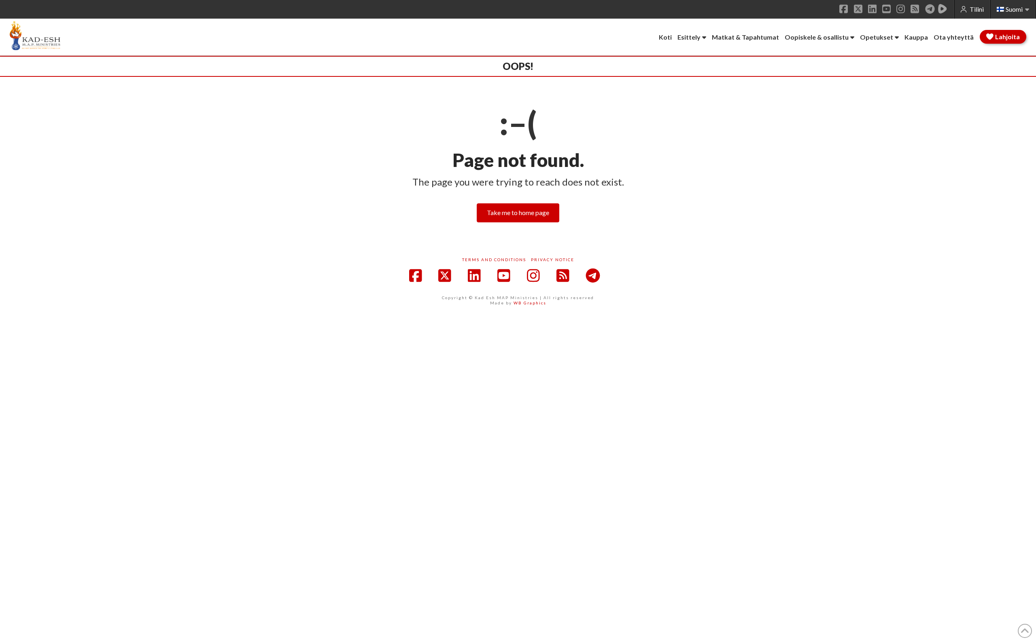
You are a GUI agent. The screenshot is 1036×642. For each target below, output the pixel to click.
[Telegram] (930, 9)
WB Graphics (530, 302)
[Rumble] (942, 9)
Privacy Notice (552, 259)
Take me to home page (518, 212)
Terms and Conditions (494, 259)
